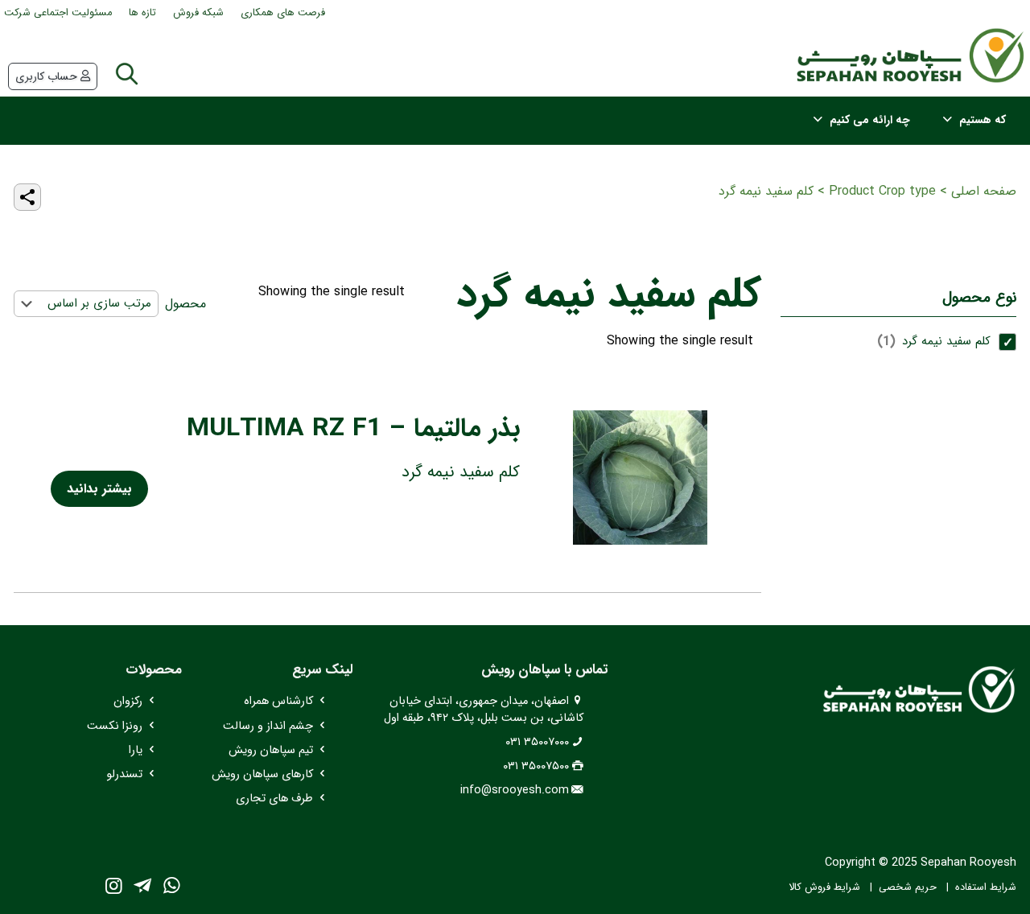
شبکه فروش (198, 13)
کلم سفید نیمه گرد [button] (946, 341)
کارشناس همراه (278, 701)
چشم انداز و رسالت (268, 726)
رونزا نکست (114, 726)
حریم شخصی (908, 887)
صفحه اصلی (983, 191)
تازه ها (142, 13)
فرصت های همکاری (283, 13)
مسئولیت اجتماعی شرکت (58, 13)
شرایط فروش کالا (824, 887)
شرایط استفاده (985, 887)
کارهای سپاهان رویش (262, 774)
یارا (135, 750)
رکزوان (127, 701)
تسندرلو (124, 774)
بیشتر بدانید (99, 489)
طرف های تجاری (274, 798)
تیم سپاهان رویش (271, 750)
